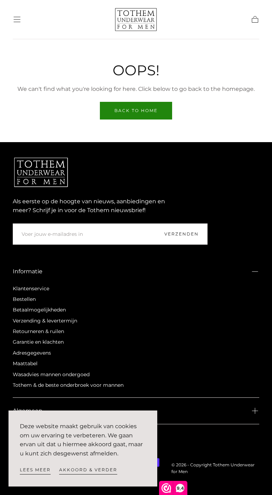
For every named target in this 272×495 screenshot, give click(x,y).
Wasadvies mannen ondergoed (51, 374)
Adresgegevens (32, 353)
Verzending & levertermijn (45, 321)
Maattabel (25, 363)
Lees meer (35, 469)
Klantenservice (31, 288)
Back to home (136, 110)
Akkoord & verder (88, 469)
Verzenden (181, 234)
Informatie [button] (27, 271)
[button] (17, 19)
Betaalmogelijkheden (39, 310)
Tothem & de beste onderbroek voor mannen (68, 385)
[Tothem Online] (41, 172)
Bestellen (24, 299)
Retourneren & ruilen (38, 331)
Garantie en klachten (38, 342)
